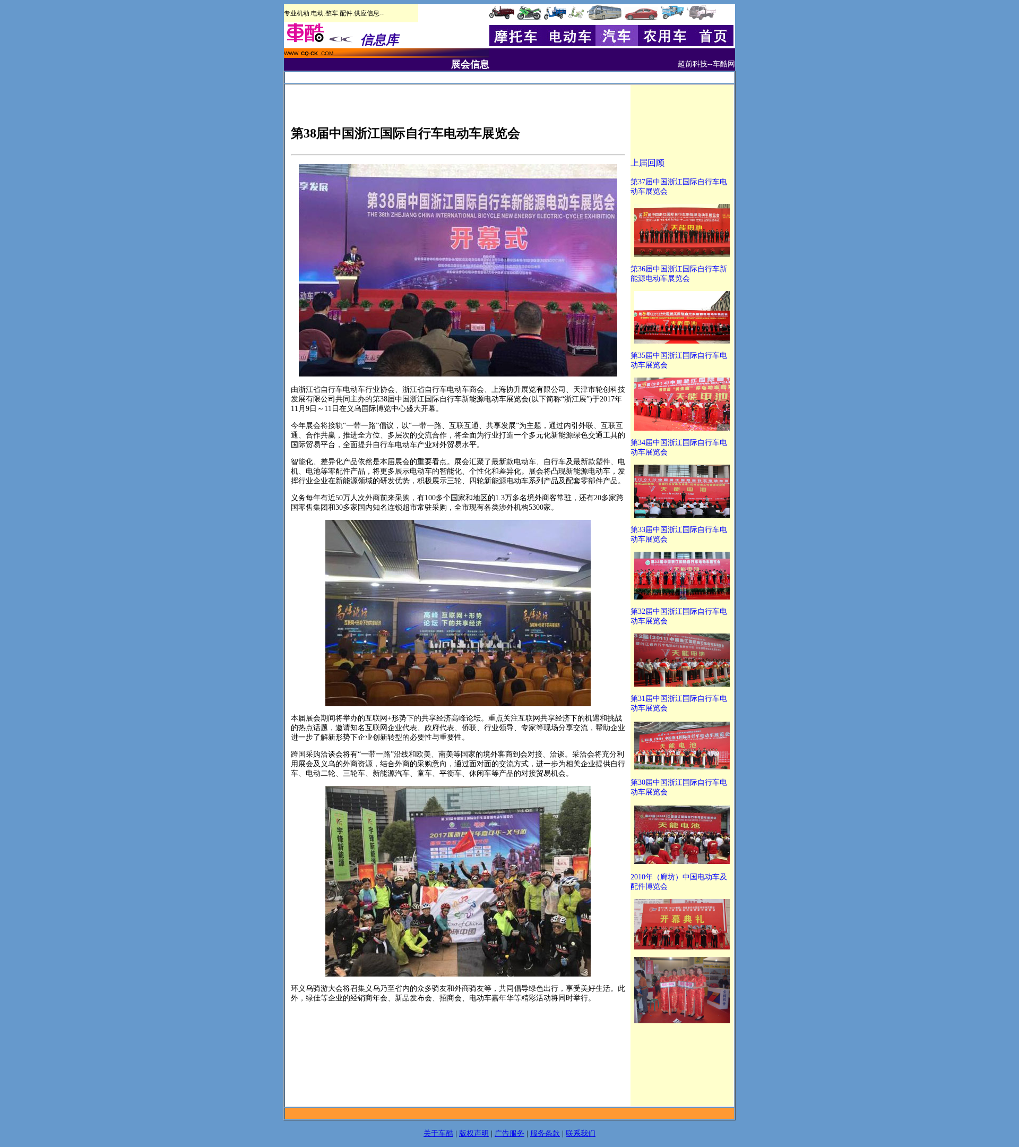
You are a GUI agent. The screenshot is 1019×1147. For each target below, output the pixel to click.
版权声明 (474, 1133)
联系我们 (580, 1133)
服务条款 (545, 1133)
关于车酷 (438, 1133)
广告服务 (509, 1133)
